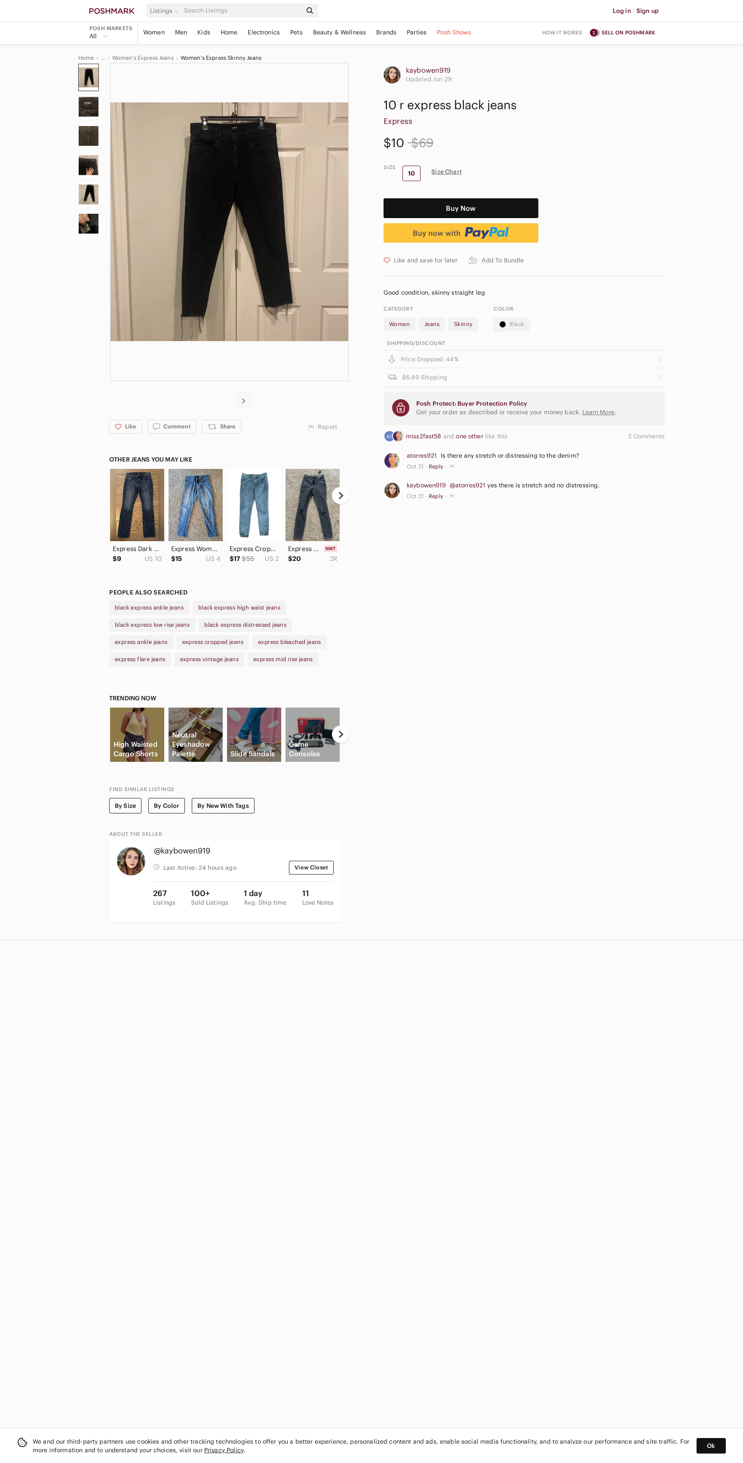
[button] (165, 10)
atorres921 (422, 455)
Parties (417, 32)
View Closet (311, 867)
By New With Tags (223, 806)
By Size (125, 806)
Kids (203, 32)
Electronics (264, 32)
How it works (562, 32)
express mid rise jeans (283, 659)
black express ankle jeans (149, 607)
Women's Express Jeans (143, 58)
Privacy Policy (223, 1450)
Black (517, 324)
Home (229, 32)
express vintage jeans (209, 659)
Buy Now (461, 208)
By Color (166, 806)
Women (154, 32)
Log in (622, 11)
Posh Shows (454, 32)
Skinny (463, 324)
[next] (243, 400)
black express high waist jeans (239, 607)
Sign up (647, 11)
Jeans (431, 324)
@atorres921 (468, 485)
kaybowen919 (428, 70)
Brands (386, 32)
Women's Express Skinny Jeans (221, 58)
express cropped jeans (212, 642)
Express (398, 121)
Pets (296, 32)
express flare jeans (140, 659)
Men (181, 32)
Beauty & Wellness (339, 32)
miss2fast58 (424, 436)
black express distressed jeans (245, 624)
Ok (711, 1446)
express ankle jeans (141, 642)
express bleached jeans (289, 642)
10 (411, 173)
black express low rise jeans (152, 624)
